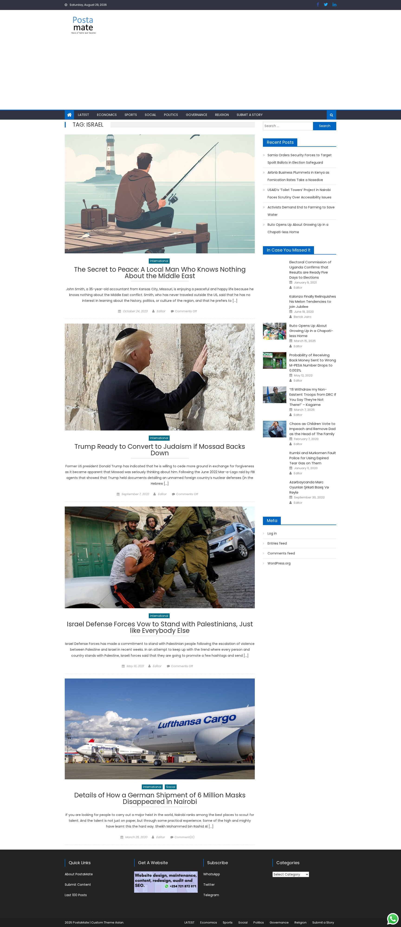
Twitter (209, 884)
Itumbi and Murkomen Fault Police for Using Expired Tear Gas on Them (312, 457)
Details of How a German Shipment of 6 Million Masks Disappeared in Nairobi (160, 799)
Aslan (119, 922)
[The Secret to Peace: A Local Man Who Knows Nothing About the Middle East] (160, 193)
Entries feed (277, 543)
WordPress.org (279, 563)
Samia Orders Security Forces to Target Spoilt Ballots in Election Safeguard (300, 159)
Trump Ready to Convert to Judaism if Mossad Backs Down (159, 450)
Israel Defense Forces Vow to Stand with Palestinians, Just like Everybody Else (160, 628)
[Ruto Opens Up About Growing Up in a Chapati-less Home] (274, 331)
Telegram (211, 895)
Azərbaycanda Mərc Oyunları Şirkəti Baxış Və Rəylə (309, 487)
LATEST (83, 114)
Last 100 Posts (76, 895)
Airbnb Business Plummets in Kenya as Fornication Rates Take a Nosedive (298, 176)
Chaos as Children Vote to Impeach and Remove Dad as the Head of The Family (312, 428)
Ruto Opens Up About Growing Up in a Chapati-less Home (298, 228)
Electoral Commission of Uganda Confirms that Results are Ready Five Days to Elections (310, 270)
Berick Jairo (302, 317)
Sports (131, 114)
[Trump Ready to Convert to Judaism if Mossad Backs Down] (160, 377)
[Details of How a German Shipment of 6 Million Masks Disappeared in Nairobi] (160, 729)
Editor (161, 311)
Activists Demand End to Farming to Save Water (301, 211)
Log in (272, 533)
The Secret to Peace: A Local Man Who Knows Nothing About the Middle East (160, 273)
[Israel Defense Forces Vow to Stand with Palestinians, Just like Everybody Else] (160, 557)
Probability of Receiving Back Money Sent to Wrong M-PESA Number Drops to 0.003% (312, 363)
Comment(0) (184, 837)
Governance (196, 114)
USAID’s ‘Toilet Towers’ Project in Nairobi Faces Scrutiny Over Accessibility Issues (299, 194)
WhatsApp (211, 874)
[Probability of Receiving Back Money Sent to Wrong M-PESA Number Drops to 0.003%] (274, 360)
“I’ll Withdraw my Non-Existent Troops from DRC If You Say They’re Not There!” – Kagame (312, 397)
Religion (222, 114)
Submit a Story (250, 114)
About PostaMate (79, 874)
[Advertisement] (200, 74)
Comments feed (281, 553)
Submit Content (78, 884)
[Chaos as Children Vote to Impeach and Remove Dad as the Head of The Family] (274, 429)
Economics (107, 114)
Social (150, 114)
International (159, 261)
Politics (171, 114)
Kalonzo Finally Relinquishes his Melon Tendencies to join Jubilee (312, 301)
